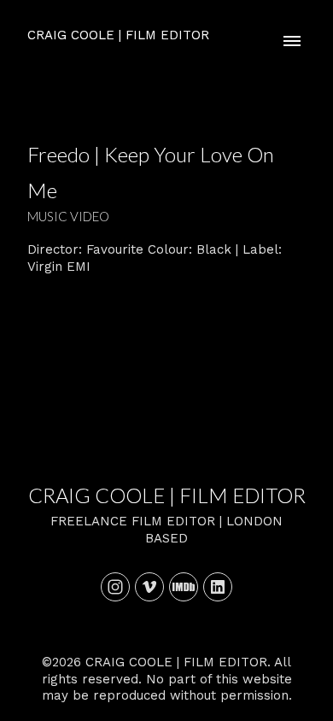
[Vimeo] (149, 586)
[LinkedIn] (217, 586)
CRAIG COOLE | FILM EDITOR (167, 495)
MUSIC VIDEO (68, 216)
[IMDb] (183, 586)
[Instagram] (115, 586)
